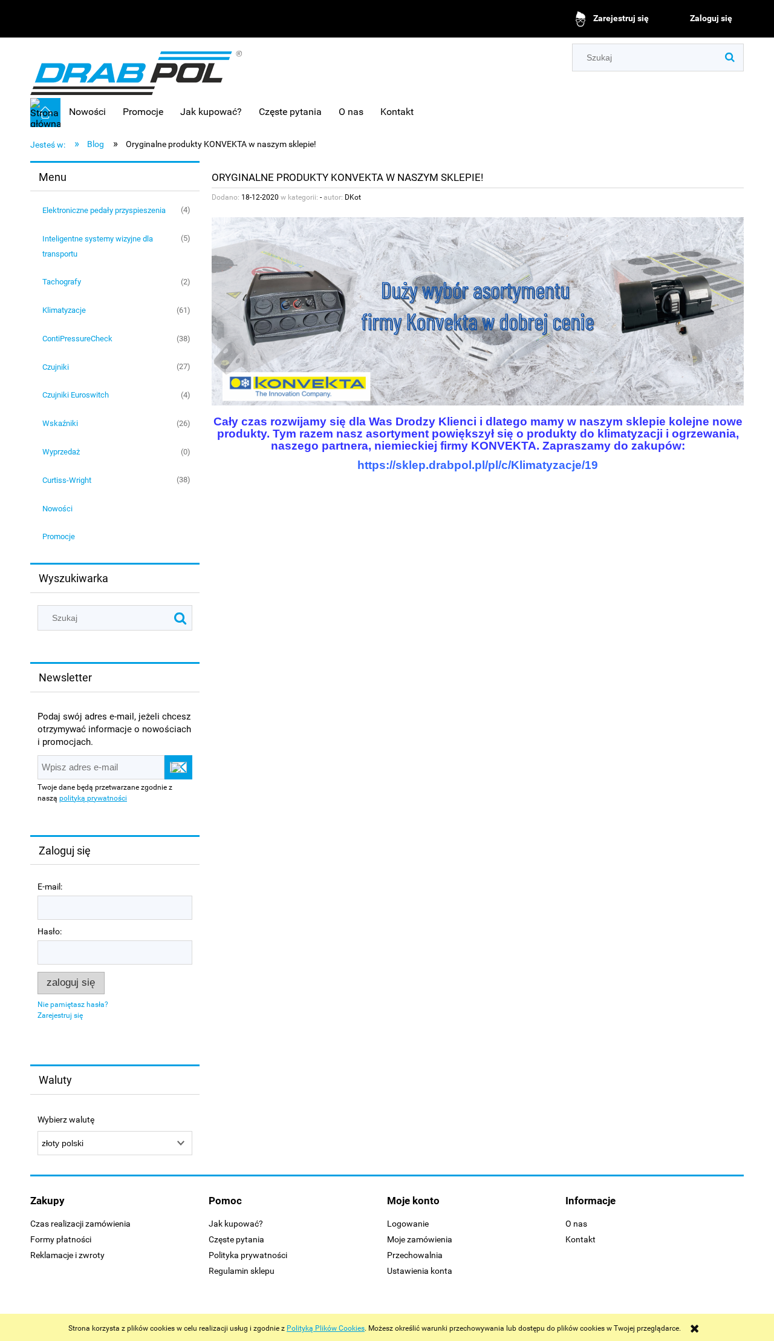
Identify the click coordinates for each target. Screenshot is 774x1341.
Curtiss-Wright (66, 480)
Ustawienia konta (419, 1271)
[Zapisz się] (178, 767)
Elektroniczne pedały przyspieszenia (104, 210)
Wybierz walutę (65, 1120)
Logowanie (408, 1223)
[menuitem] (87, 112)
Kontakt (580, 1239)
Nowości (57, 508)
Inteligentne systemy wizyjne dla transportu (97, 246)
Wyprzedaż (61, 451)
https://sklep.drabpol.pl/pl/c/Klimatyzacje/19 (477, 465)
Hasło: (49, 931)
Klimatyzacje (64, 310)
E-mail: (49, 886)
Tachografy (61, 281)
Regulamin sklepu (242, 1271)
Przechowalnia (415, 1255)
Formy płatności (60, 1239)
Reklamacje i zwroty (67, 1255)
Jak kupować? (236, 1223)
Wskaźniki (60, 423)
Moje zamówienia (419, 1239)
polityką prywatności (93, 798)
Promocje (58, 536)
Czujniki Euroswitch (75, 394)
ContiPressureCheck (77, 338)
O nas (576, 1223)
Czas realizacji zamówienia (80, 1223)
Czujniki (55, 367)
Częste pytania (236, 1239)
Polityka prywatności (248, 1255)
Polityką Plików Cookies (326, 1328)
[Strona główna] (136, 68)
